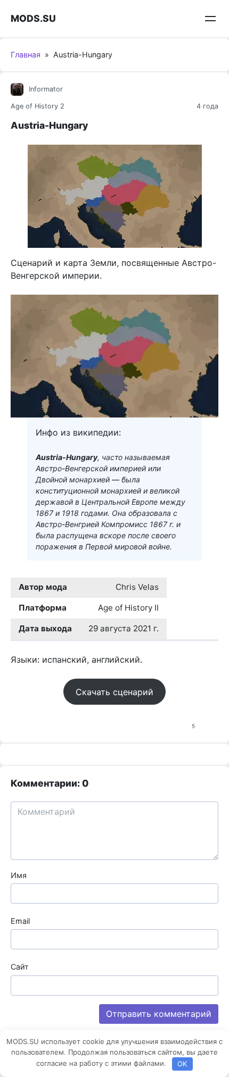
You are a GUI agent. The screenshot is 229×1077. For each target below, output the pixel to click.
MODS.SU (33, 18)
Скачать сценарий (114, 692)
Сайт (20, 966)
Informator (46, 89)
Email (20, 920)
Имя (19, 875)
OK (182, 1063)
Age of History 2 (37, 106)
